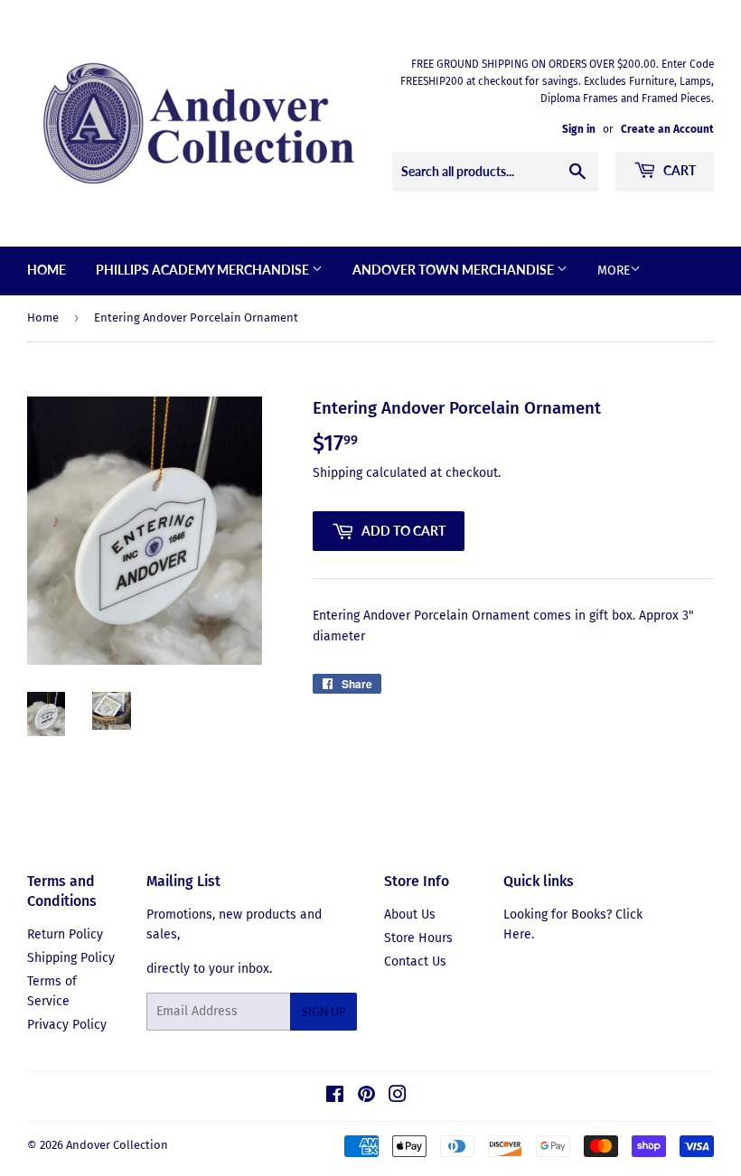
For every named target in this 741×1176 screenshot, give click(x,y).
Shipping (337, 473)
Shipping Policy (71, 958)
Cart (678, 170)
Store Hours (418, 938)
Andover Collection (117, 1145)
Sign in (579, 129)
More (613, 270)
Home (46, 269)
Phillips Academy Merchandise (204, 269)
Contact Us (415, 961)
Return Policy (65, 934)
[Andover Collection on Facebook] (334, 1097)
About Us (410, 914)
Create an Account (667, 129)
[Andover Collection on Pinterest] (366, 1097)
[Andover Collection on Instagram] (398, 1097)
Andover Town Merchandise (454, 269)
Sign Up (323, 1012)
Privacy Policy (67, 1024)
